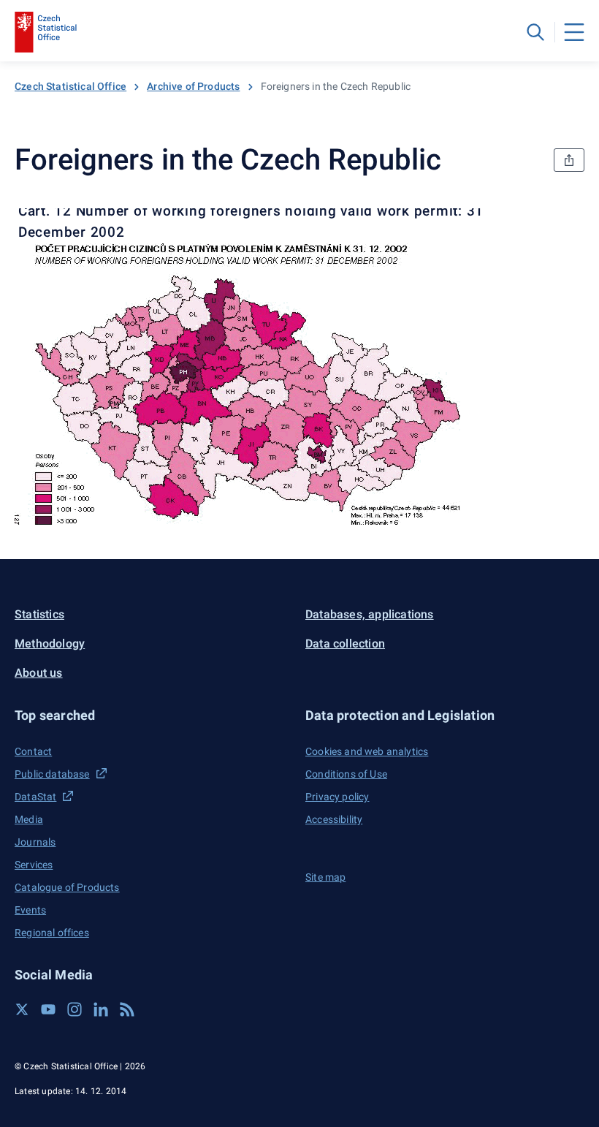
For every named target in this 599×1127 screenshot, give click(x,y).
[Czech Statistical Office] (46, 32)
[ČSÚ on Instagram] (74, 1009)
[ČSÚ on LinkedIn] (101, 1009)
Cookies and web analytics (366, 751)
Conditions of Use (346, 774)
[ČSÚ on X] (22, 1009)
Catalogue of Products (67, 887)
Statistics (39, 614)
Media (29, 819)
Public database (52, 774)
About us (39, 673)
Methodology (50, 643)
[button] (154, 715)
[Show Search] (535, 32)
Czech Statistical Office (70, 86)
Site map (325, 877)
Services (34, 864)
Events (30, 910)
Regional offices (52, 932)
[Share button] (569, 160)
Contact (33, 751)
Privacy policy (337, 796)
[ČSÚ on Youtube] (48, 1009)
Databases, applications (369, 614)
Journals (35, 842)
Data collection (345, 643)
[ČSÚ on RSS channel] (127, 1009)
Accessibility (333, 819)
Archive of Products (193, 86)
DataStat (35, 796)
